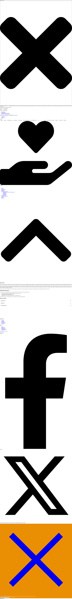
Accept (1, 115)
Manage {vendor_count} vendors (5, 113)
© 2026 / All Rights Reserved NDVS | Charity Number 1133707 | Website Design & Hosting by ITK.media (13, 522)
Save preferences (11, 115)
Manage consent (2, 598)
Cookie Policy (3, 116)
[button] (36, 53)
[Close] (36, 595)
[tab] (36, 301)
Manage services (3, 112)
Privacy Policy (3, 117)
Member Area (3, 327)
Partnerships (3, 321)
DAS (2, 326)
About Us (3, 320)
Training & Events (4, 322)
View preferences (6, 115)
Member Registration (4, 329)
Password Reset (3, 328)
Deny (3, 115)
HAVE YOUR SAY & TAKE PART (5, 597)
